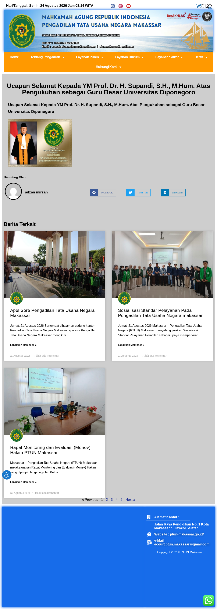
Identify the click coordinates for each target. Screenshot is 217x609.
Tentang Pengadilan (45, 57)
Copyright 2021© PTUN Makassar (180, 552)
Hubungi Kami (106, 67)
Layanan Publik (87, 57)
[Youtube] (128, 6)
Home (14, 57)
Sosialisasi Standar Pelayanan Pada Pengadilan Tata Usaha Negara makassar (160, 313)
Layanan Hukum (127, 57)
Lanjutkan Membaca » (23, 345)
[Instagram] (120, 6)
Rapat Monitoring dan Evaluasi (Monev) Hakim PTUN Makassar (50, 450)
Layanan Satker (166, 57)
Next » (130, 499)
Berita (199, 57)
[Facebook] (113, 6)
